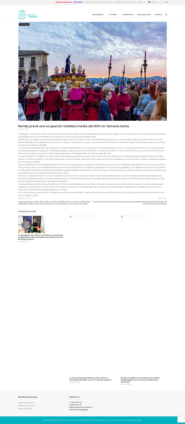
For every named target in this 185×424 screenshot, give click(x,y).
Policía (109, 2)
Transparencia (128, 14)
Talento (139, 420)
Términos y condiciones (27, 406)
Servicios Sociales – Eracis (132, 2)
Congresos (118, 2)
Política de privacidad (26, 403)
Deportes (102, 2)
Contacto (158, 14)
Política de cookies (25, 409)
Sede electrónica (144, 14)
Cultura (94, 2)
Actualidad (24, 24)
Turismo (87, 2)
